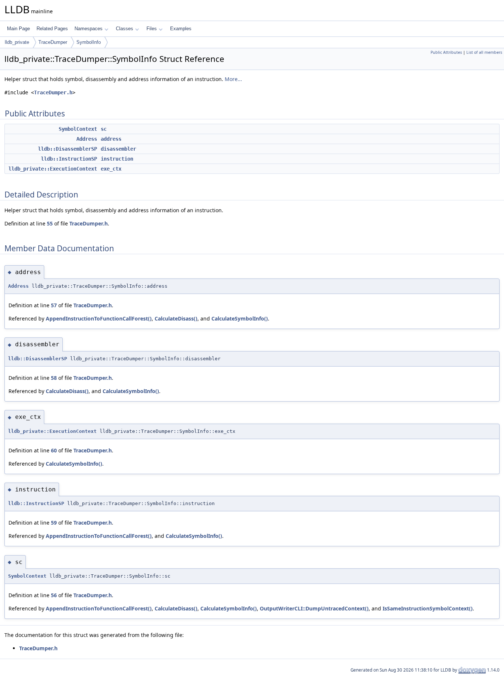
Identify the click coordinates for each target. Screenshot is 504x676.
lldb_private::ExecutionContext (52, 169)
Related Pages (52, 28)
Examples (180, 28)
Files (151, 28)
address (111, 139)
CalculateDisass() (176, 318)
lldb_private (17, 42)
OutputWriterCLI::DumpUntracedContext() (314, 608)
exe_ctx (111, 169)
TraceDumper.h (53, 92)
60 (54, 450)
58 (54, 377)
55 (50, 223)
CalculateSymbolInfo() (239, 318)
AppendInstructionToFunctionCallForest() (99, 318)
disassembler (118, 149)
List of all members (484, 52)
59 (54, 522)
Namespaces (89, 28)
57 (54, 305)
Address (86, 139)
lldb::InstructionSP (69, 159)
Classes (124, 28)
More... (233, 79)
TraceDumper (52, 42)
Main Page (18, 28)
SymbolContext (78, 129)
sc (104, 129)
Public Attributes (446, 52)
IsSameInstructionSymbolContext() (428, 608)
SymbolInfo (88, 42)
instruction (117, 159)
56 (54, 595)
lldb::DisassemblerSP (67, 149)
